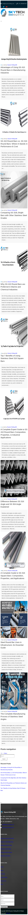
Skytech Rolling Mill (12, 65)
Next (6, 753)
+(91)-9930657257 (22, 3)
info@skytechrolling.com (8, 3)
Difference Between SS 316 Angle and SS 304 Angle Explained (12, 504)
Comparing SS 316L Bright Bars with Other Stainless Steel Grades (14, 215)
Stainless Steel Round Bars (7, 838)
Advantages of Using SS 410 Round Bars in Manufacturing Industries (13, 70)
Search (3, 759)
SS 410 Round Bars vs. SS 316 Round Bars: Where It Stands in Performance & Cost (14, 144)
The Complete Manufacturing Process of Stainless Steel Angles (13, 716)
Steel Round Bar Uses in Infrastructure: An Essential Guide (12, 645)
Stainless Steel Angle (6, 849)
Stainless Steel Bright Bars (7, 842)
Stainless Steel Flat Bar (6, 845)
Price (2, 884)
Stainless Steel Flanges (6, 852)
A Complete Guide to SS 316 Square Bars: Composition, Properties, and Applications (13, 575)
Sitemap (8, 913)
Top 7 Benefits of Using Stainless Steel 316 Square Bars (12, 358)
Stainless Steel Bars (5, 856)
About (2, 870)
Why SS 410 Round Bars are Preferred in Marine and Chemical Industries (13, 287)
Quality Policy (4, 877)
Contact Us (3, 881)
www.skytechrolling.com (8, 827)
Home (2, 867)
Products (3, 874)
